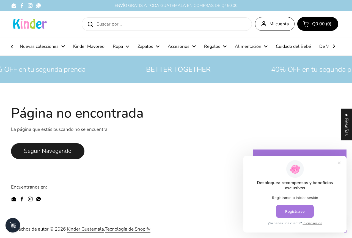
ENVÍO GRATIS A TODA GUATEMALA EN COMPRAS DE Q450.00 (176, 6)
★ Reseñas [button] (346, 124)
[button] (317, 24)
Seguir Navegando (48, 151)
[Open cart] (13, 225)
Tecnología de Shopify (127, 229)
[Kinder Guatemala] (29, 24)
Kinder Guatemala (85, 229)
